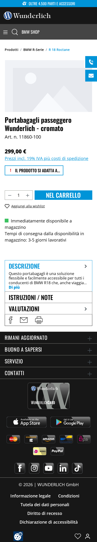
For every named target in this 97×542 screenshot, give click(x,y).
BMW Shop (31, 32)
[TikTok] (77, 468)
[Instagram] (34, 468)
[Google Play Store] (70, 422)
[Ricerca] (15, 32)
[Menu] (5, 32)
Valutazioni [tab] (24, 308)
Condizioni (68, 496)
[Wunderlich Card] (49, 396)
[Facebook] (20, 468)
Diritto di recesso (44, 513)
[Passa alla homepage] (27, 15)
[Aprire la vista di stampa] (39, 320)
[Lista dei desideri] (78, 536)
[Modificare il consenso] (18, 536)
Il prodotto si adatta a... (37, 170)
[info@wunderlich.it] (91, 76)
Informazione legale (30, 496)
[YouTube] (48, 468)
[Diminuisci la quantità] (10, 195)
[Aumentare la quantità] (28, 195)
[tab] (48, 276)
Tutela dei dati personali (44, 504)
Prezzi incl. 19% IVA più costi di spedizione (46, 158)
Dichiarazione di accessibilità (49, 522)
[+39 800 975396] (91, 62)
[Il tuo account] (87, 536)
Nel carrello (63, 195)
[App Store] (27, 422)
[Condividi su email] (24, 320)
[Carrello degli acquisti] (94, 32)
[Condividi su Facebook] (10, 320)
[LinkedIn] (63, 468)
